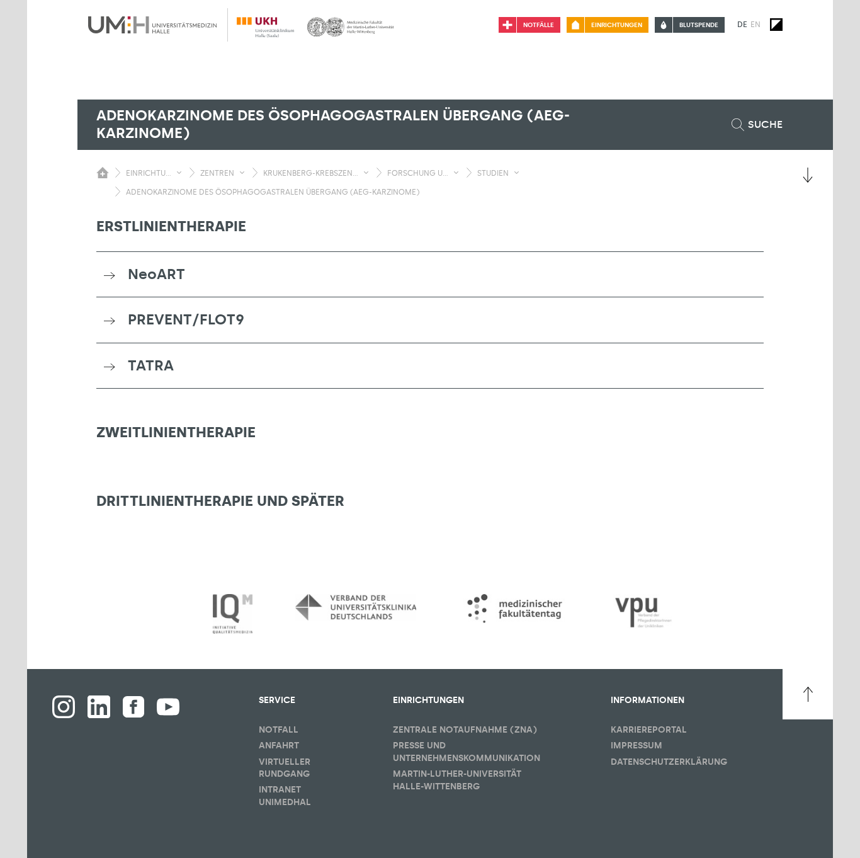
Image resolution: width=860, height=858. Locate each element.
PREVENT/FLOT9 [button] (186, 319)
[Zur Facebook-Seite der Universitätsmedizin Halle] (133, 706)
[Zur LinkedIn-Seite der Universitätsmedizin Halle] (98, 706)
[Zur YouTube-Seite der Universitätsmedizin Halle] (168, 706)
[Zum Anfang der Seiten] (807, 694)
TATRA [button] (151, 365)
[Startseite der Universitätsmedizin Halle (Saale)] (152, 24)
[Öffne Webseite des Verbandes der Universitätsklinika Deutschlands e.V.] (355, 607)
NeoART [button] (156, 274)
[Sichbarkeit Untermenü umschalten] (179, 173)
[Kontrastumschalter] (776, 24)
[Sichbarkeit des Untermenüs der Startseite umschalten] (102, 172)
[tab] (430, 274)
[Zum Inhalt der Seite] (807, 175)
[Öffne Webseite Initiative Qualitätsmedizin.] (233, 614)
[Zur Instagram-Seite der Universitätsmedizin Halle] (63, 706)
